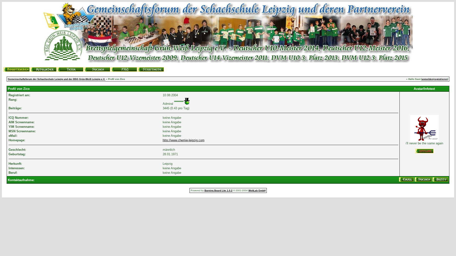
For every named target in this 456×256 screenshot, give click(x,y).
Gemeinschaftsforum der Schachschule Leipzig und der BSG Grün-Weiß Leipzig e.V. (56, 79)
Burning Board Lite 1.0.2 (218, 190)
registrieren (440, 79)
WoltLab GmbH (257, 190)
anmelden (427, 79)
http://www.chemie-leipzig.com (183, 140)
